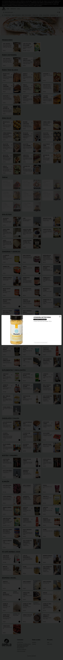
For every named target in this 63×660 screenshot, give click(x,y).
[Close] (59, 316)
